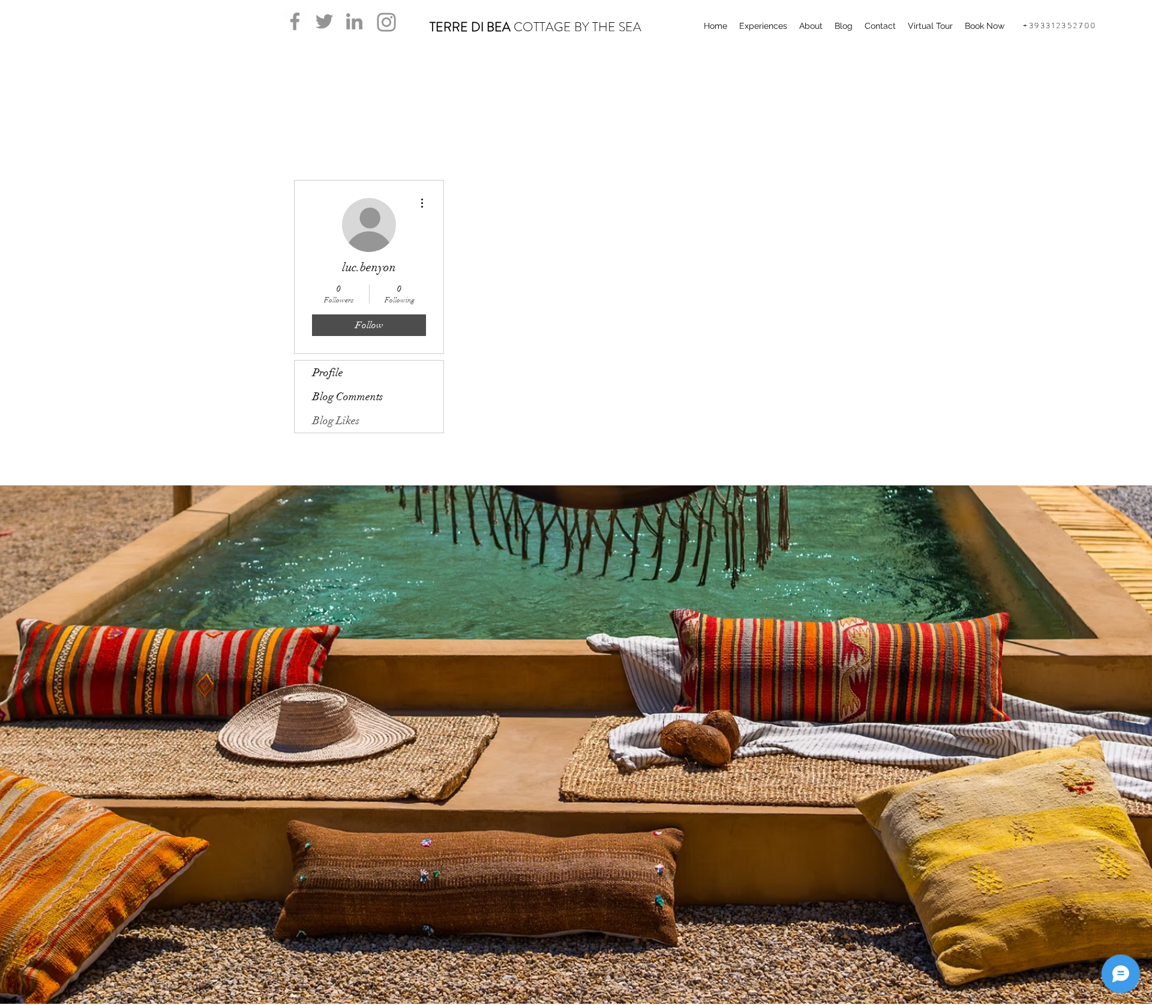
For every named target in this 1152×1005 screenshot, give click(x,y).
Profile (328, 372)
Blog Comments (348, 396)
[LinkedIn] (354, 21)
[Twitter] (324, 21)
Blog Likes (336, 420)
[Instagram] (386, 22)
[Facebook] (295, 21)
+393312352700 (1060, 25)
